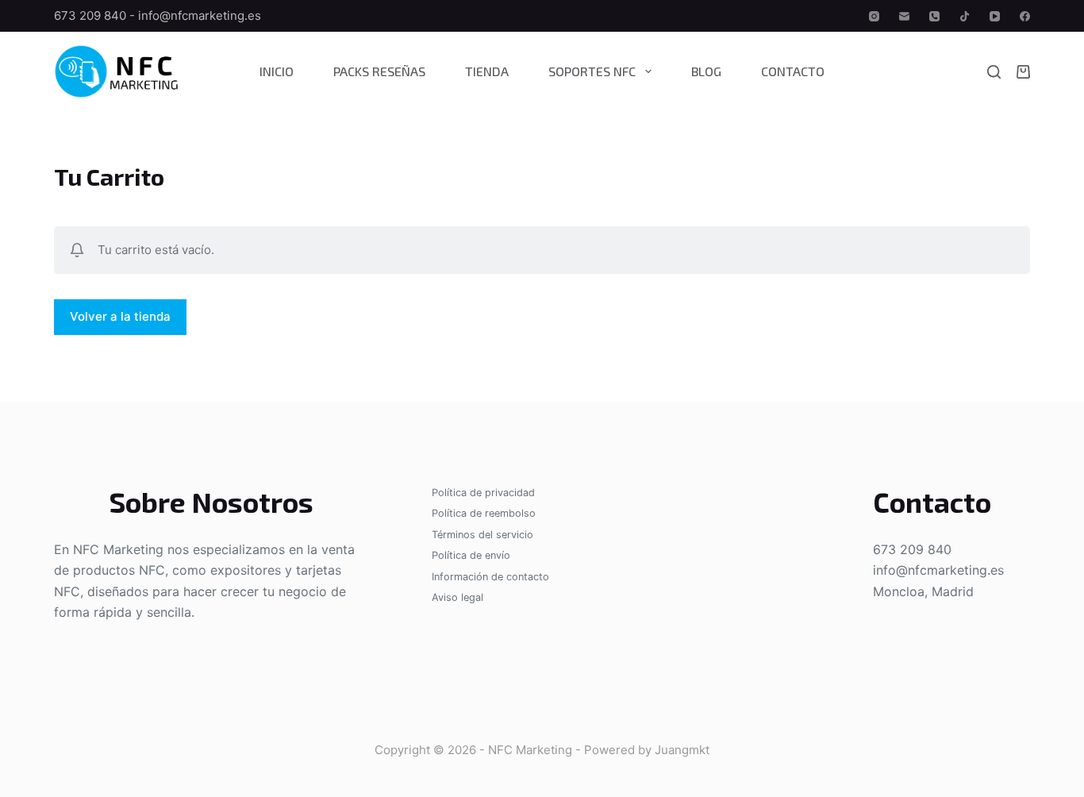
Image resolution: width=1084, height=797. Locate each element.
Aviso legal (457, 597)
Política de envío (471, 555)
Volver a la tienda (120, 316)
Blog (706, 71)
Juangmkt (682, 749)
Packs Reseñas (379, 71)
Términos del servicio (482, 535)
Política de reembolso (484, 513)
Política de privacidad (483, 493)
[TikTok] (964, 16)
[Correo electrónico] (904, 16)
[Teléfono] (934, 16)
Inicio (276, 71)
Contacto (793, 71)
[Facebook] (1025, 16)
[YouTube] (995, 16)
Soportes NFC (592, 71)
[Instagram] (874, 16)
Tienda (487, 71)
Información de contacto (490, 577)
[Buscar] (994, 72)
